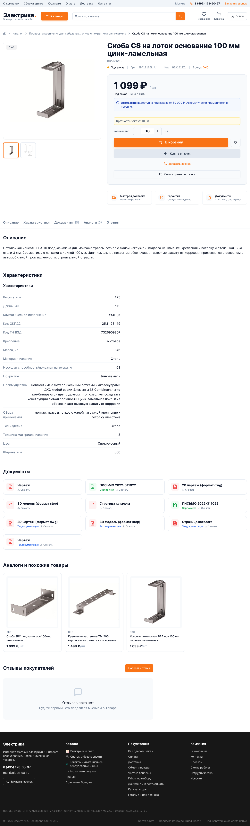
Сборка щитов (33, 3)
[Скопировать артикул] (155, 67)
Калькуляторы (137, 789)
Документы (66, 222)
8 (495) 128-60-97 (17, 767)
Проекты (197, 762)
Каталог (56, 16)
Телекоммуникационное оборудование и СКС (86, 764)
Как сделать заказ (140, 751)
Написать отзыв (139, 668)
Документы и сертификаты (146, 783)
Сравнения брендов (79, 782)
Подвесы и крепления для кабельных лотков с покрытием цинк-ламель (77, 33)
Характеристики (36, 222)
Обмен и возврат (139, 767)
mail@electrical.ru (16, 773)
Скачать (25, 489)
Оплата (70, 3)
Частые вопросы (139, 773)
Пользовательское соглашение (226, 820)
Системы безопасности (86, 756)
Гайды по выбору (139, 778)
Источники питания (83, 771)
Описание (11, 222)
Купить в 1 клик (180, 153)
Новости (196, 778)
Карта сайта (146, 820)
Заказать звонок (236, 3)
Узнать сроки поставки (179, 174)
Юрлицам (54, 3)
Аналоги (93, 222)
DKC (206, 67)
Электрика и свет (82, 751)
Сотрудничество (201, 773)
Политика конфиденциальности (180, 820)
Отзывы (113, 222)
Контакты (104, 3)
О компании (11, 3)
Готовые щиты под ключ (144, 794)
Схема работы (200, 767)
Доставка (86, 3)
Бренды (71, 776)
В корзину (174, 142)
